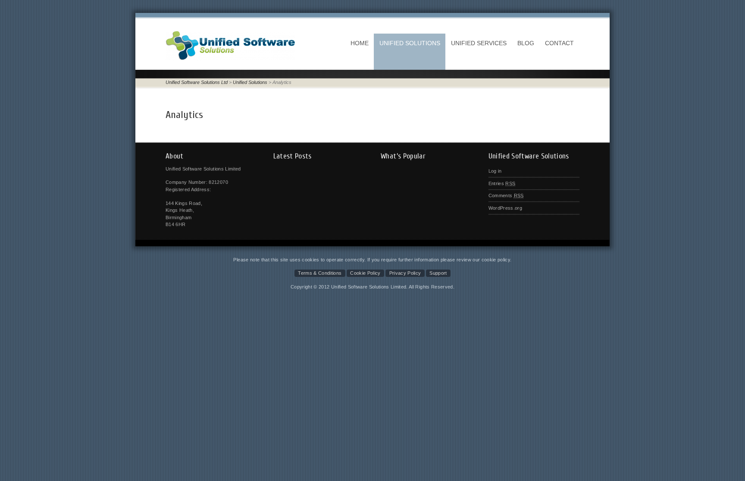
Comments (506, 195)
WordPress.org (505, 208)
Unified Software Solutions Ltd (197, 82)
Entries (502, 183)
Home (360, 43)
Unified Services (479, 43)
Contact (559, 43)
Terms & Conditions (319, 273)
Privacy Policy (405, 273)
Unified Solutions (409, 43)
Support (438, 273)
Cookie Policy (365, 273)
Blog (525, 43)
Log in (495, 171)
